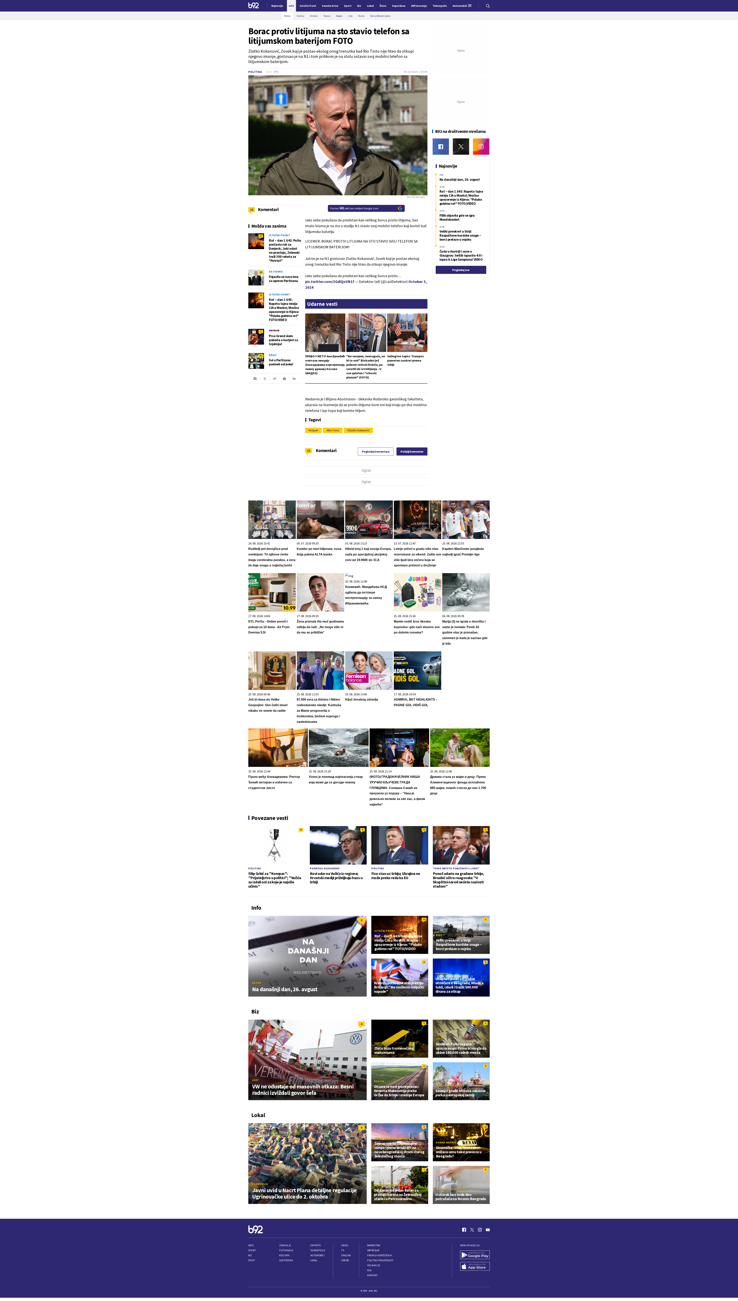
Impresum (373, 1250)
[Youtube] (488, 1230)
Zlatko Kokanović (359, 430)
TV (342, 1250)
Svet (439, 935)
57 (261, 355)
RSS (369, 1270)
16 (261, 295)
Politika (255, 72)
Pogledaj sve (460, 270)
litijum (314, 430)
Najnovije (277, 5)
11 (485, 1126)
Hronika (441, 973)
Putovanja (286, 1250)
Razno (256, 983)
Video (344, 1245)
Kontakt (372, 1275)
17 (261, 235)
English (346, 1255)
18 (261, 272)
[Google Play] (475, 1255)
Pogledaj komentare (376, 451)
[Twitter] (461, 146)
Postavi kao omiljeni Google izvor (354, 208)
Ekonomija (260, 1184)
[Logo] (253, 5)
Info (251, 1245)
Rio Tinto (333, 430)
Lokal (314, 1260)
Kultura (284, 1255)
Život (251, 1260)
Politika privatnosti (380, 1260)
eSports (315, 1245)
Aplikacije (373, 1265)
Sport (252, 1250)
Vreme (345, 1260)
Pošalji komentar (412, 451)
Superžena (286, 1260)
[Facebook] (441, 146)
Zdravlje (285, 1245)
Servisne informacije (451, 1189)
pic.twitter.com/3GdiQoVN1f (329, 281)
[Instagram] (481, 146)
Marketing (374, 1245)
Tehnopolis (317, 1250)
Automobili (317, 1255)
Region (379, 1081)
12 (308, 450)
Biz (250, 1255)
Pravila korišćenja (379, 1255)
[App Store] (475, 1267)
